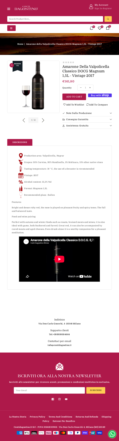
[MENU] (9, 12)
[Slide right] (43, 119)
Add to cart (74, 96)
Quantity (67, 88)
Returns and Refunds (87, 417)
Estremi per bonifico (64, 421)
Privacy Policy (37, 417)
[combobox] (55, 19)
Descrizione (19, 142)
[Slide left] (23, 119)
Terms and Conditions (60, 417)
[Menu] (9, 12)
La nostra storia (17, 417)
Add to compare (98, 104)
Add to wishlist (75, 104)
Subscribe (96, 390)
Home (20, 44)
